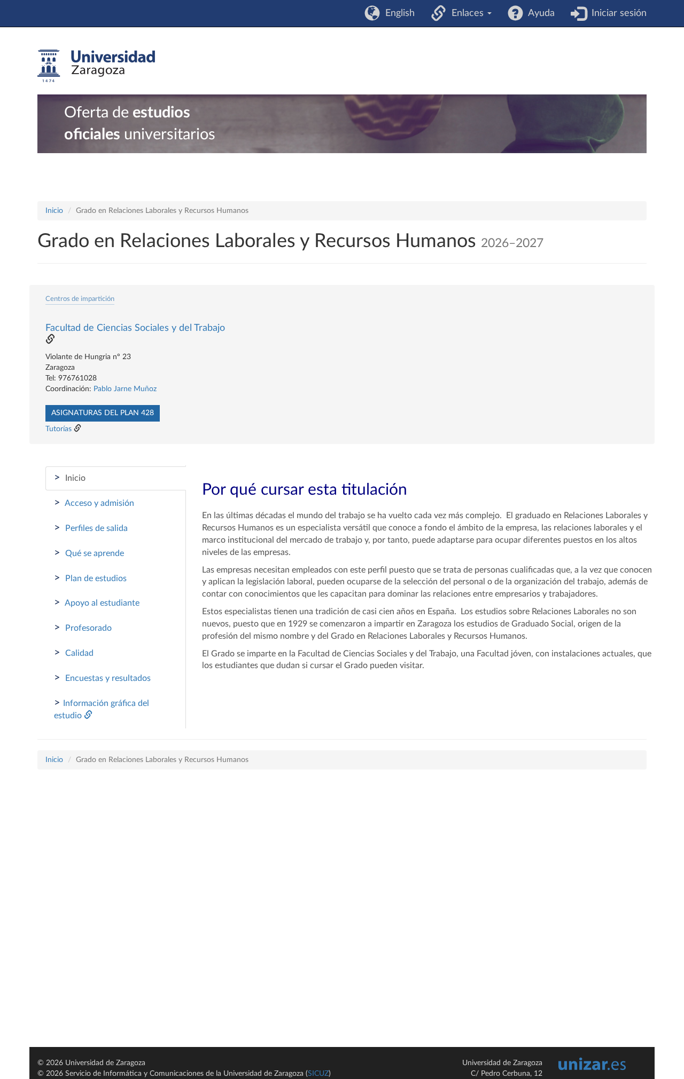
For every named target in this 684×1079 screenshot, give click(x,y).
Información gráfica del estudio (101, 708)
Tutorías (58, 429)
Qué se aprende (89, 553)
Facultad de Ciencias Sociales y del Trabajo (135, 328)
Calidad (74, 652)
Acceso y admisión (94, 502)
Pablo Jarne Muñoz (125, 389)
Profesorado (83, 627)
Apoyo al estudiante (96, 602)
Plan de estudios (90, 578)
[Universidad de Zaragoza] (96, 66)
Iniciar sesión (616, 13)
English (397, 13)
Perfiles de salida (91, 527)
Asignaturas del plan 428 (102, 413)
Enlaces (466, 13)
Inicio (54, 211)
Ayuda (539, 13)
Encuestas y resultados (102, 677)
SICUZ (318, 1073)
